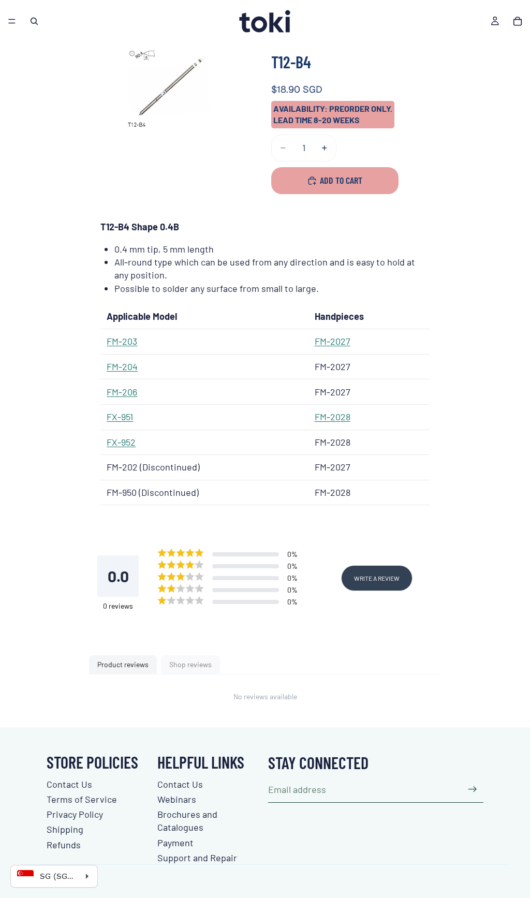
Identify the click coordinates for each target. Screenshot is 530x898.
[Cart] (517, 21)
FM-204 (122, 366)
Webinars (176, 799)
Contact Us (69, 784)
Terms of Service (82, 799)
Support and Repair (197, 857)
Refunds (64, 844)
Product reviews (123, 664)
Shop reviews (190, 664)
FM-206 (122, 392)
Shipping (65, 829)
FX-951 (120, 416)
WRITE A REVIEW (377, 578)
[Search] (34, 21)
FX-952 (121, 442)
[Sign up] (472, 789)
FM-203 (122, 341)
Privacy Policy (75, 814)
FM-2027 (332, 341)
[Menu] (12, 21)
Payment (175, 842)
